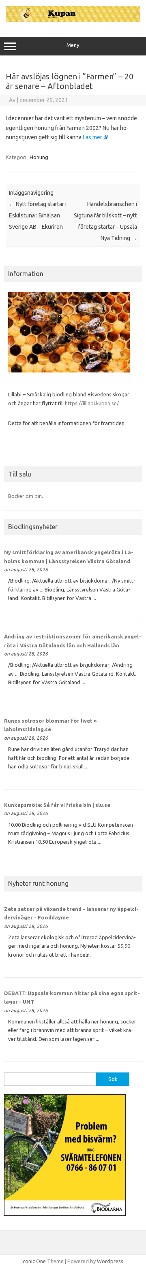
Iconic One (33, 1261)
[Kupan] (73, 20)
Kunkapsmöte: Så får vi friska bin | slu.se (57, 805)
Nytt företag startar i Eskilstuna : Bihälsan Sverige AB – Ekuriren (38, 215)
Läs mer (92, 137)
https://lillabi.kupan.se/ (92, 403)
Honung (39, 157)
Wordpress (110, 1261)
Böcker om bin (25, 496)
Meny (73, 45)
